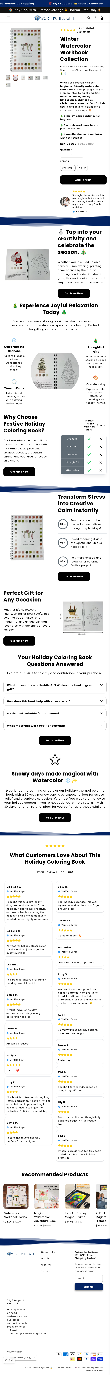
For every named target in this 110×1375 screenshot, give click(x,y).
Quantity (66, 149)
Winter (82, 167)
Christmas (68, 167)
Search (45, 1258)
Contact (45, 1271)
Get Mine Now (74, 293)
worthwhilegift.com (41, 1368)
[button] (8, 18)
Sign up (89, 1286)
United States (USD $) (20, 1357)
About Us (46, 1264)
